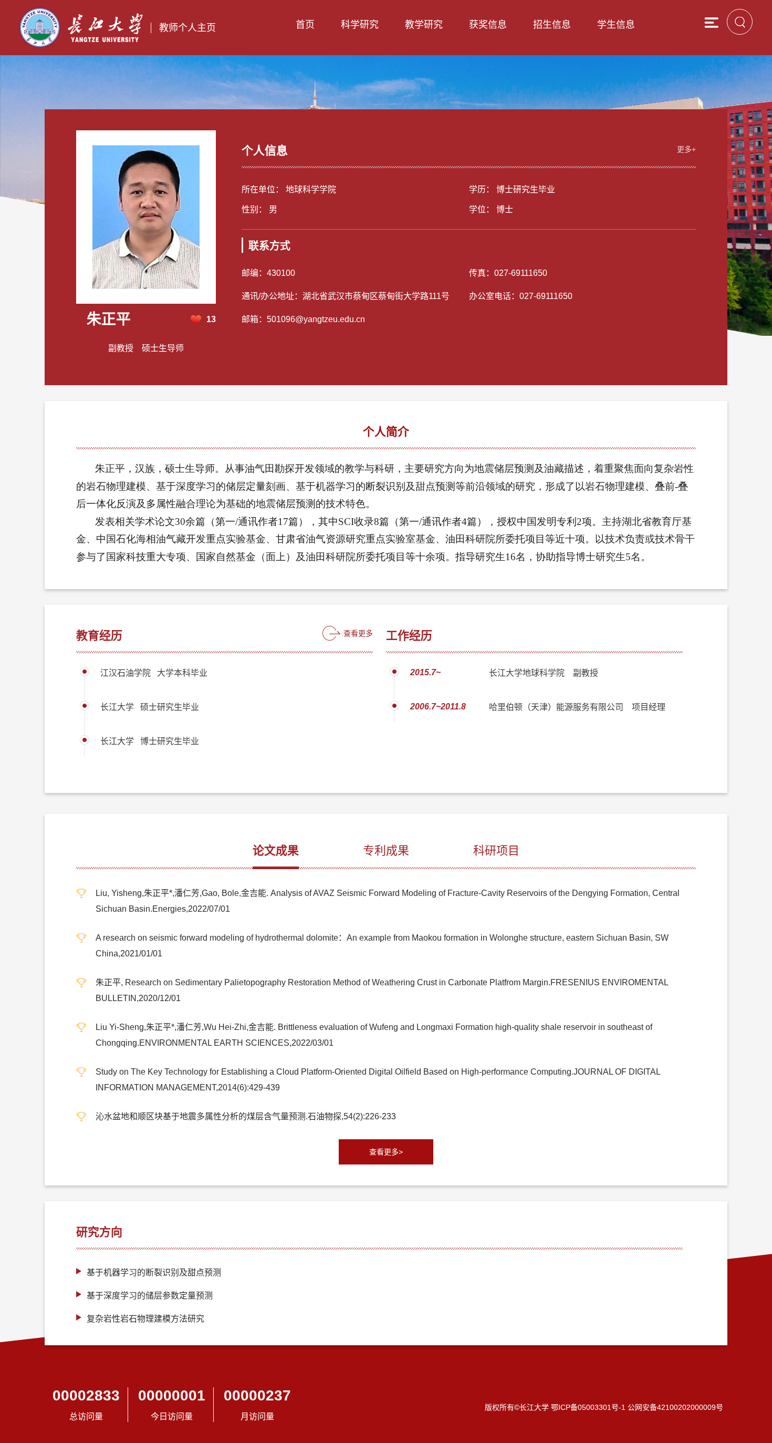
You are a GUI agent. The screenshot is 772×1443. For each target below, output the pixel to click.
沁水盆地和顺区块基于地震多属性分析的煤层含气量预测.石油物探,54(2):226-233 (246, 1116)
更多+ (686, 149)
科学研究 (360, 24)
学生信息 (616, 24)
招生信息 (552, 24)
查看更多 (358, 633)
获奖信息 (488, 24)
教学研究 (424, 24)
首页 (305, 24)
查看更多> (386, 1152)
